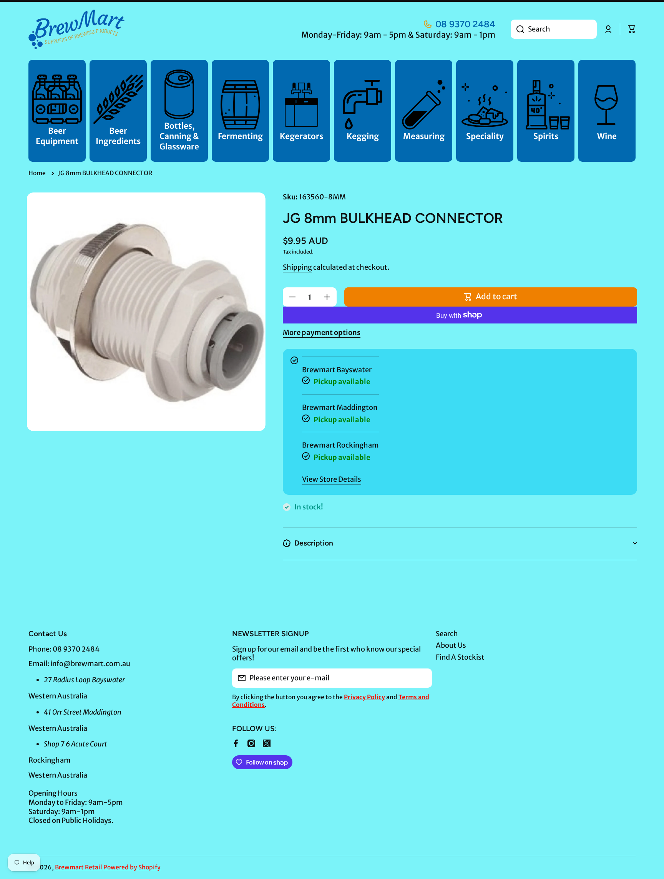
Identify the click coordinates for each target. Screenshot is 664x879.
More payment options (321, 332)
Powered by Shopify (132, 867)
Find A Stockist (460, 657)
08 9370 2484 (465, 24)
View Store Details (331, 479)
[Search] (517, 29)
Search (447, 633)
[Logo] (76, 29)
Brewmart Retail (78, 867)
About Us (451, 645)
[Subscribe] (422, 678)
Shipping (297, 267)
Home (37, 173)
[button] (632, 29)
